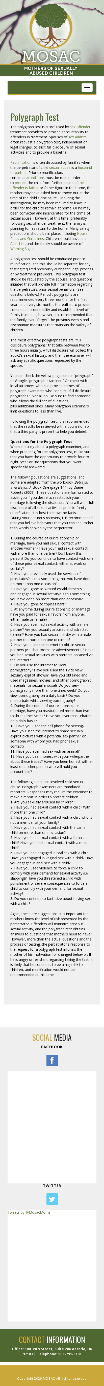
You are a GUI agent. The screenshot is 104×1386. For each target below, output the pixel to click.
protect (21, 182)
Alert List (17, 243)
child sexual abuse (55, 167)
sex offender (80, 126)
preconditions (33, 177)
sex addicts (77, 137)
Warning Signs (21, 248)
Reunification (21, 162)
